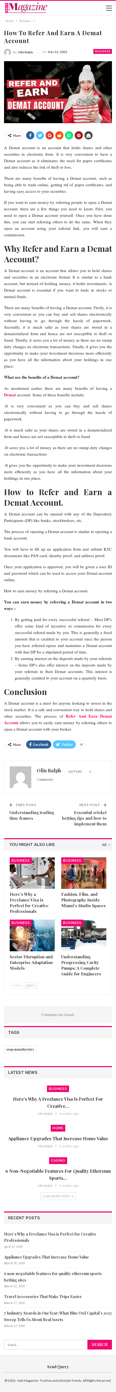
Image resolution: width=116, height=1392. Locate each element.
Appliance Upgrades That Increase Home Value (58, 1138)
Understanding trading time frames (31, 815)
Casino (58, 1160)
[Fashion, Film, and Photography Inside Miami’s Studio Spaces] (83, 873)
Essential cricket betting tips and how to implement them (84, 818)
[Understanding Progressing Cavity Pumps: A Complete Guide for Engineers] (83, 935)
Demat (10, 395)
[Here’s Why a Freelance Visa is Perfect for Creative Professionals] (32, 873)
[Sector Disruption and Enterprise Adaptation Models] (32, 935)
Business (102, 51)
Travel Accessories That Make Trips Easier (43, 1296)
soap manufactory (20, 1049)
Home (58, 1128)
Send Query (58, 1366)
